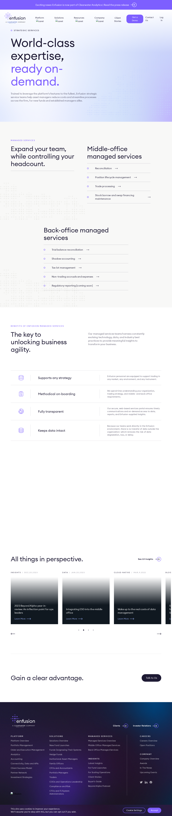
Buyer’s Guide (95, 781)
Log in (161, 19)
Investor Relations (142, 725)
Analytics (15, 754)
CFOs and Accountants (60, 768)
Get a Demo (135, 19)
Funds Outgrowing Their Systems (65, 750)
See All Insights (145, 559)
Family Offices (56, 763)
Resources (79, 17)
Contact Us (149, 19)
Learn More (20, 618)
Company (99, 17)
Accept (154, 810)
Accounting (16, 759)
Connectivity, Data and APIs (24, 763)
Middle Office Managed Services (104, 745)
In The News (146, 768)
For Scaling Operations (99, 772)
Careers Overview (148, 740)
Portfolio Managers (58, 772)
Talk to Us (151, 677)
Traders (53, 777)
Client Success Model (21, 768)
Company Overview (149, 758)
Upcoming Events (148, 772)
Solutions (59, 17)
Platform (39, 17)
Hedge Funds (55, 754)
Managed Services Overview (102, 740)
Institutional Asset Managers (63, 759)
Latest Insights (95, 763)
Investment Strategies (21, 777)
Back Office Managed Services (103, 750)
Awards (143, 763)
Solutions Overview (58, 740)
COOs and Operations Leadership (65, 781)
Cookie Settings (134, 810)
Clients (116, 725)
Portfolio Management (22, 745)
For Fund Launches (97, 768)
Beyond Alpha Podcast (99, 786)
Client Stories (117, 19)
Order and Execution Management (27, 750)
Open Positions (147, 745)
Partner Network (19, 772)
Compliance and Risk (59, 786)
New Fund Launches (59, 745)
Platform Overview (20, 740)
